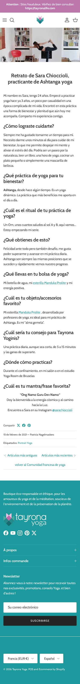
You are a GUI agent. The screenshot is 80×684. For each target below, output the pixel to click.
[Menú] (4, 20)
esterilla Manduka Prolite (49, 283)
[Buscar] (14, 20)
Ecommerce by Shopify (52, 669)
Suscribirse (40, 620)
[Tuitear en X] (18, 425)
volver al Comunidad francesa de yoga (40, 465)
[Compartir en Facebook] (23, 425)
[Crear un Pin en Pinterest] (29, 425)
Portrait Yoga (25, 442)
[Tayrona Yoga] (40, 20)
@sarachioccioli (62, 410)
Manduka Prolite (29, 312)
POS (30, 669)
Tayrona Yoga (19, 669)
